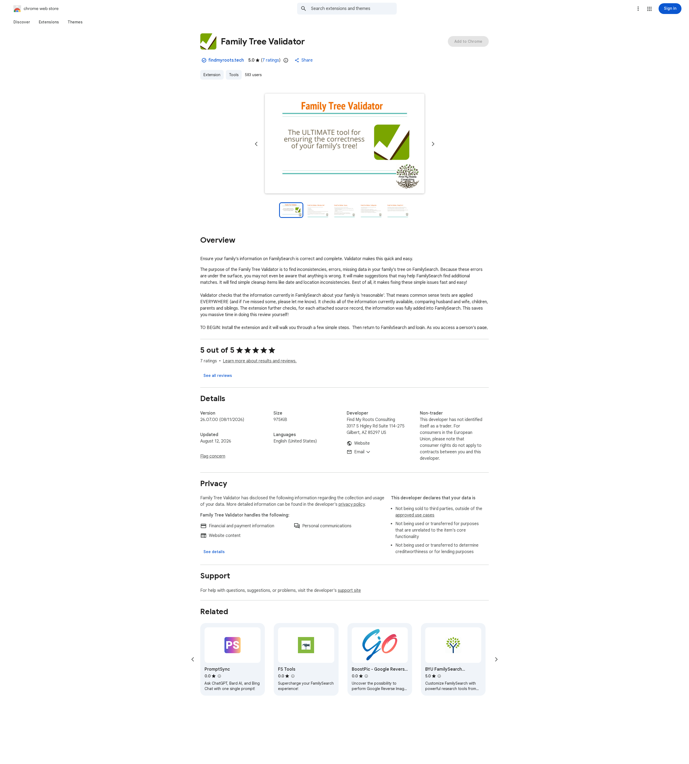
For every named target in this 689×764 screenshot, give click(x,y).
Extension (211, 74)
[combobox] (354, 8)
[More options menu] (638, 8)
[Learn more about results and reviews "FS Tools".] (292, 676)
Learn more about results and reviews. (260, 361)
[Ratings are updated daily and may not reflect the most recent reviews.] (285, 60)
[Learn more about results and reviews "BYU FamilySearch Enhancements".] (439, 676)
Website (362, 443)
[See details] (214, 551)
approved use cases (414, 515)
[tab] (21, 22)
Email (359, 452)
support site (349, 590)
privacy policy (352, 504)
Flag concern (212, 456)
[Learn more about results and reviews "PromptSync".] (219, 676)
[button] (649, 8)
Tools (233, 74)
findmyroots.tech (226, 60)
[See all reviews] (217, 375)
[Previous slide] (256, 144)
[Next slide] (433, 144)
